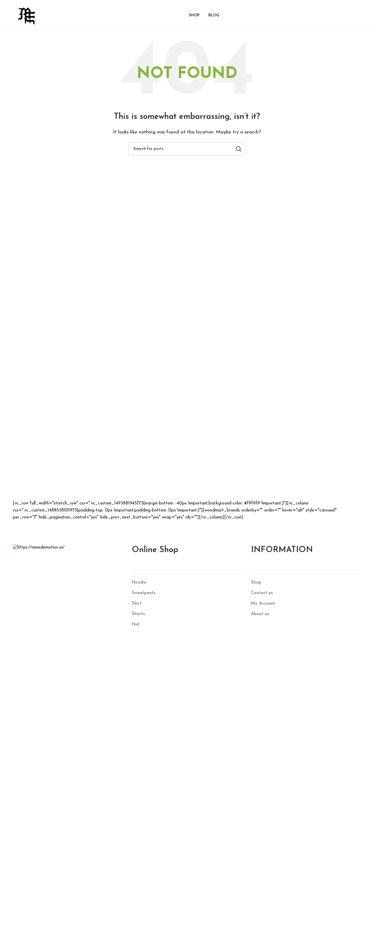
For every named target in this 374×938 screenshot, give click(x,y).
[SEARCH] (238, 149)
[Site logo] (27, 15)
